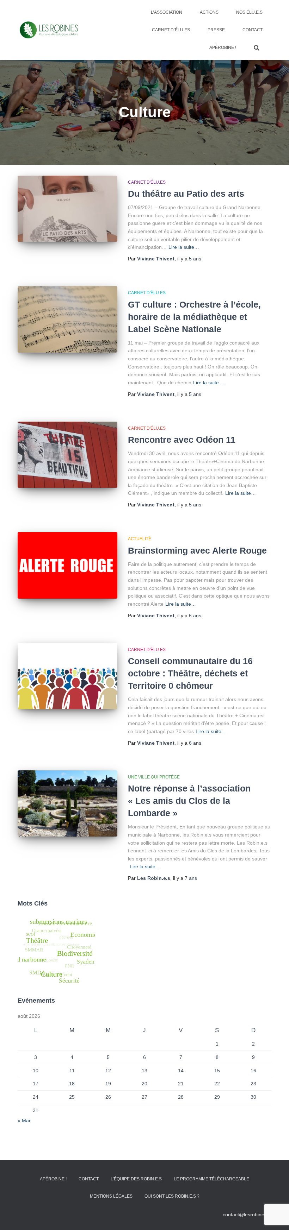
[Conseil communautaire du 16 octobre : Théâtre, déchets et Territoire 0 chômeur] (67, 676)
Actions (209, 12)
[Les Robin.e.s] (49, 30)
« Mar (24, 1120)
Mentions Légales (111, 1196)
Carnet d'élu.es (147, 182)
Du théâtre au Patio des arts (186, 193)
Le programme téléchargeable (211, 1179)
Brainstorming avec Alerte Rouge (197, 550)
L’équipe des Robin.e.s (136, 1179)
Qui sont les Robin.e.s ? (171, 1196)
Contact (252, 29)
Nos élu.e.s (249, 12)
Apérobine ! (222, 47)
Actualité (139, 538)
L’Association (166, 12)
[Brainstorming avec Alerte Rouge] (67, 565)
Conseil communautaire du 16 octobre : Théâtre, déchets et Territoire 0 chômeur (190, 673)
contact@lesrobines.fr (247, 1214)
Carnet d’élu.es (171, 29)
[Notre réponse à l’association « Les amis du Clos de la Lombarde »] (67, 803)
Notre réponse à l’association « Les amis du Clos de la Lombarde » (189, 800)
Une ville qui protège (154, 777)
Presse (216, 29)
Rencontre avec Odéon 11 (181, 439)
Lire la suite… (183, 247)
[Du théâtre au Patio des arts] (67, 209)
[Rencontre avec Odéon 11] (67, 455)
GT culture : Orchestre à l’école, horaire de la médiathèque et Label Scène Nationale (194, 316)
